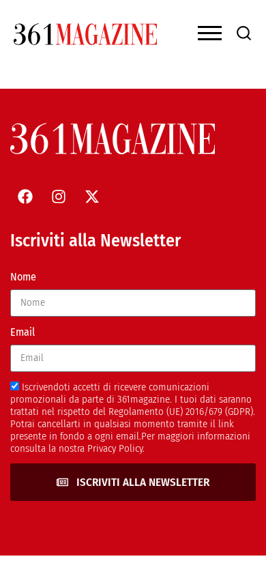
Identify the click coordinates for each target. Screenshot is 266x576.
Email (22, 332)
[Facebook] (25, 197)
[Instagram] (59, 197)
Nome (23, 276)
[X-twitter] (92, 197)
